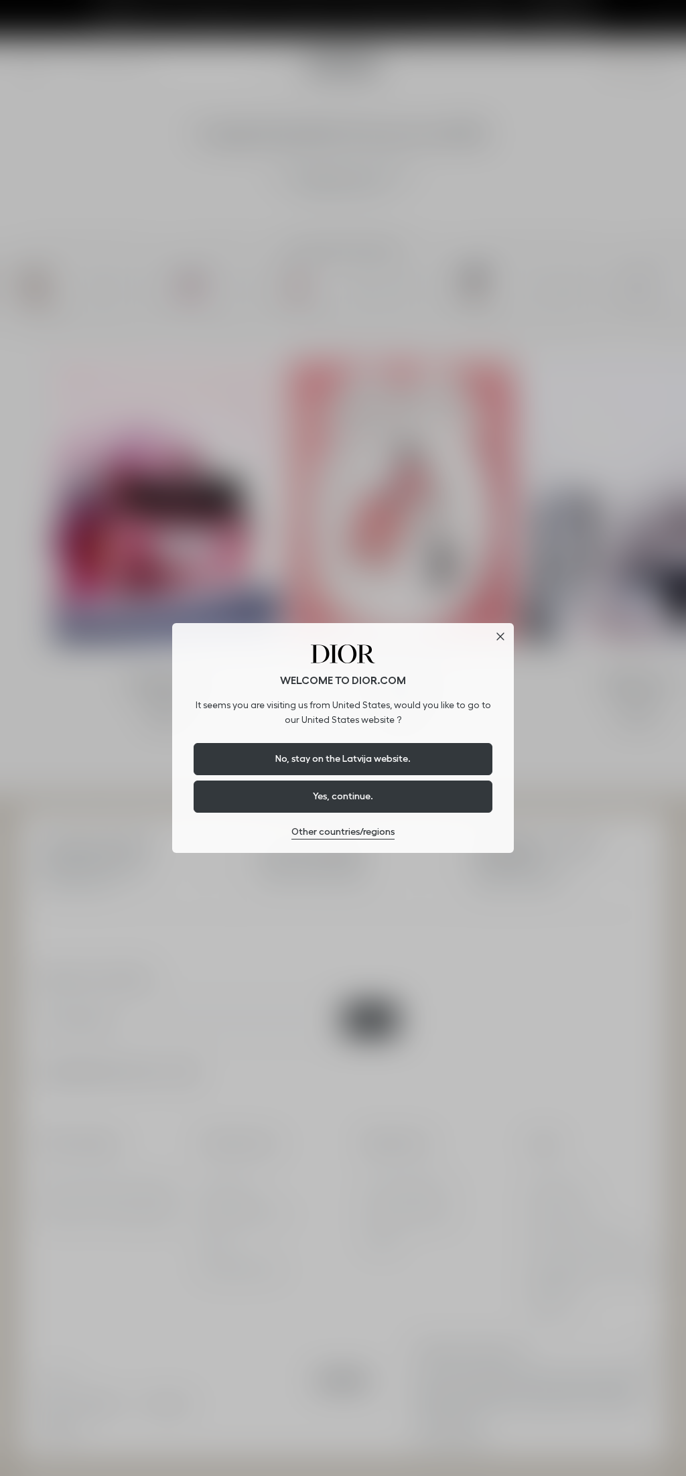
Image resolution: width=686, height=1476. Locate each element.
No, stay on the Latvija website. (343, 758)
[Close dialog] (500, 636)
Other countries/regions (343, 831)
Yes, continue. (343, 796)
